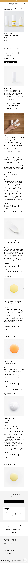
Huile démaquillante (9, 50)
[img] (6, 508)
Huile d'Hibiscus (9, 418)
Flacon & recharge (9, 46)
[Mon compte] (22, 4)
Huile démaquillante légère (11, 53)
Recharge (17, 46)
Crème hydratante (9, 173)
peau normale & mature (11, 36)
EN (5, 4)
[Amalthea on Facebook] (8, 544)
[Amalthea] (13, 4)
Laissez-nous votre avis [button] (14, 501)
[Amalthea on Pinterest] (11, 544)
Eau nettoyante (8, 55)
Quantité (6, 58)
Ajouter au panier (10, 62)
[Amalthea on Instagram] (5, 544)
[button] (6, 38)
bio (21, 211)
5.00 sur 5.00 (17, 497)
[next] (23, 76)
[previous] (5, 76)
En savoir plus (8, 561)
